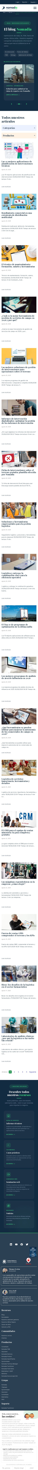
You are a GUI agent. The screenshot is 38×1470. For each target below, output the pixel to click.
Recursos (10, 12)
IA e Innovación (9, 52)
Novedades (5, 1317)
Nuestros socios (7, 1335)
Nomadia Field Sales (8, 1368)
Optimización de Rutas (25, 55)
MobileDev (5, 1397)
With (3, 1399)
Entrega (13, 55)
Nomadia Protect (7, 1356)
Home (4, 12)
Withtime (4, 1373)
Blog (3, 1314)
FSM (6, 55)
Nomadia (4, 1384)
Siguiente (32, 1072)
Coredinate (5, 1346)
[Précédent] (11, 104)
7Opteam (4, 1387)
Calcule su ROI (6, 1327)
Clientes (4, 1338)
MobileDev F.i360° (7, 1371)
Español (33, 2)
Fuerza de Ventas (22, 52)
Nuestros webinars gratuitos (10, 1319)
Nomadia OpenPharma (8, 1359)
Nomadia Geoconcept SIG (10, 1376)
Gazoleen (5, 1351)
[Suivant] (26, 104)
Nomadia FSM (6, 1349)
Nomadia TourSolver (8, 1366)
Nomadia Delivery (7, 1354)
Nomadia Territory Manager (10, 1364)
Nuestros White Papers (9, 1322)
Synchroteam (6, 1361)
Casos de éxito (6, 1324)
